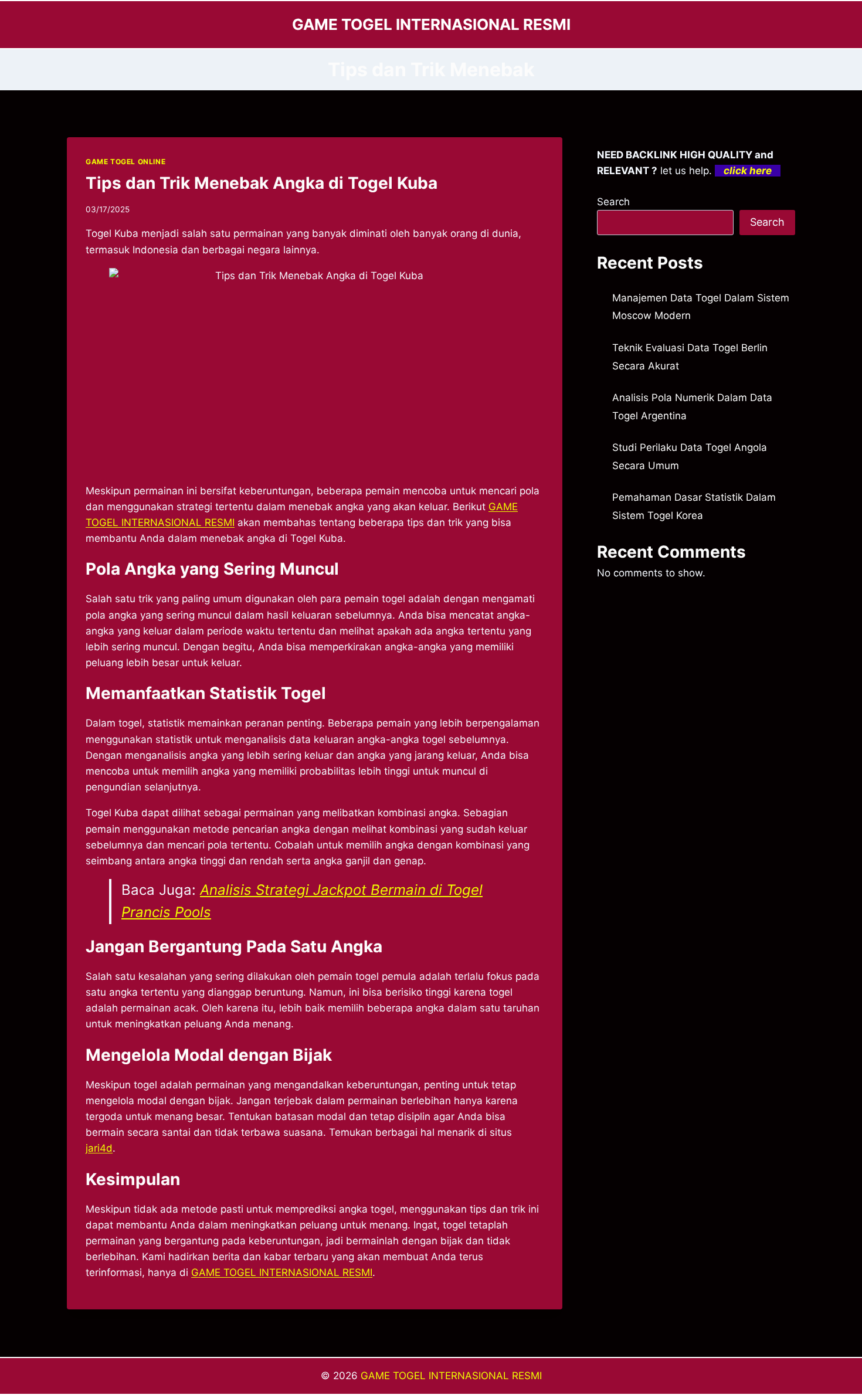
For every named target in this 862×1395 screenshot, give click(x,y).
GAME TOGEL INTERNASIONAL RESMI (451, 1376)
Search (613, 202)
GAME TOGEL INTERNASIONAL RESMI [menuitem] (281, 1272)
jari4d (99, 1148)
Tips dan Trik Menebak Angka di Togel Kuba (261, 183)
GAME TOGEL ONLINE (125, 161)
